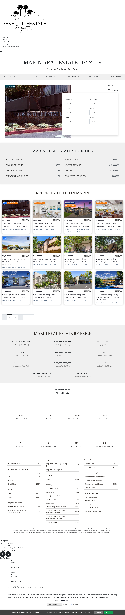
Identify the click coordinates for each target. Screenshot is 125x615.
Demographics (94, 77)
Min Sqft (68, 117)
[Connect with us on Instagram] (8, 554)
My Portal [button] (6, 44)
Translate (75, 604)
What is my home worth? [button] (11, 46)
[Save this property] (28, 203)
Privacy (13, 563)
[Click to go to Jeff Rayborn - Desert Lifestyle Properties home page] (24, 18)
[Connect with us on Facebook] (2, 554)
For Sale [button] (5, 37)
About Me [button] (6, 42)
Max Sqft (93, 117)
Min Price (69, 99)
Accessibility (15, 567)
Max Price (93, 99)
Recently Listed (51, 77)
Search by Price (73, 77)
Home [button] (5, 39)
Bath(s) (92, 108)
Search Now (106, 128)
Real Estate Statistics (30, 77)
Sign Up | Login (5, 558)
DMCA (13, 572)
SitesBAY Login (16, 581)
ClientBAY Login (16, 577)
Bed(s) (68, 108)
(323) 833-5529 (5, 545)
